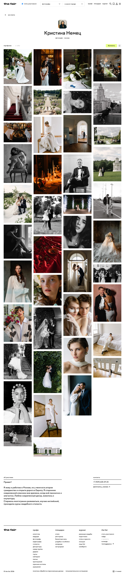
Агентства (36, 534)
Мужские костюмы (39, 564)
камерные (58, 544)
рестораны (59, 536)
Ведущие (36, 536)
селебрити (82, 547)
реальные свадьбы (85, 534)
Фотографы (37, 539)
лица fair (82, 544)
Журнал (82, 530)
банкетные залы (61, 539)
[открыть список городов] (82, 4)
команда (104, 541)
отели (57, 534)
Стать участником (30, 4)
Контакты (111, 46)
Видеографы (37, 542)
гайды (103, 536)
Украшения (37, 567)
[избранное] (113, 3)
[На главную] (10, 530)
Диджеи (35, 552)
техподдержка (106, 544)
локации (82, 542)
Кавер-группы (38, 549)
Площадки (59, 530)
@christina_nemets (100, 487)
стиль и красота (84, 539)
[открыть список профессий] (59, 4)
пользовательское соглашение (77, 571)
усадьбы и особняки (62, 542)
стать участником (107, 534)
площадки (97, 4)
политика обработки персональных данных (48, 571)
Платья (35, 559)
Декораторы (37, 547)
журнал (105, 4)
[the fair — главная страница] (10, 4)
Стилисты (36, 544)
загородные (59, 547)
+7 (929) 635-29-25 (101, 482)
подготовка (83, 536)
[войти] (116, 3)
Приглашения (37, 562)
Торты (35, 554)
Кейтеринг (36, 557)
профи (90, 4)
